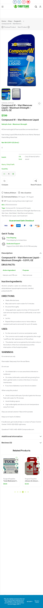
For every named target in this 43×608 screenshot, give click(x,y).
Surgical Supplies (18, 21)
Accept (29, 601)
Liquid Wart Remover (9, 211)
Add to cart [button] (21, 465)
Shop (10, 21)
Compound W (10, 208)
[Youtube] (28, 2)
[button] (2, 470)
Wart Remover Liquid (9, 216)
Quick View (21, 462)
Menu (2, 6)
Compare (5, 185)
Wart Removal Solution (25, 213)
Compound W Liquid (23, 208)
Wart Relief (13, 213)
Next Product (22, 27)
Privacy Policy (37, 601)
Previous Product (10, 27)
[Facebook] (15, 2)
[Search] (36, 6)
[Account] (40, 6)
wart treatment (22, 216)
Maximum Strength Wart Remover (28, 211)
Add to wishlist (39, 104)
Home (4, 21)
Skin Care (5, 213)
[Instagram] (24, 2)
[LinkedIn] (19, 2)
